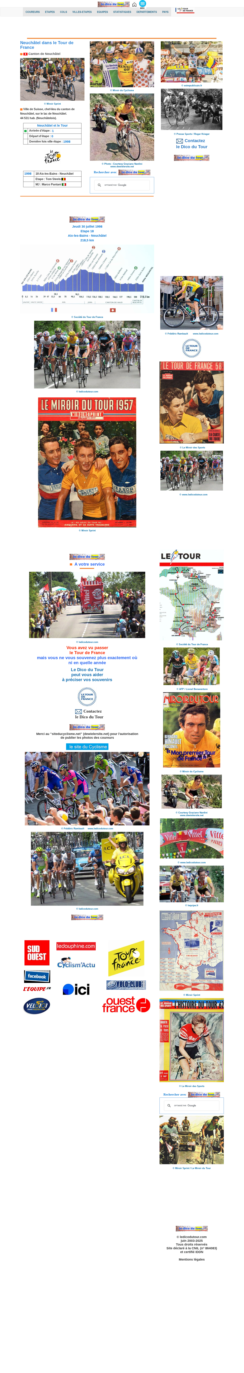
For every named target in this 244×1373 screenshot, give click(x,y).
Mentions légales (192, 1259)
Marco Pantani (51, 184)
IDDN (199, 1252)
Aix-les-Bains (48, 173)
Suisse (38, 109)
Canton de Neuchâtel (44, 54)
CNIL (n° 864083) (204, 1248)
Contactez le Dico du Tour (87, 714)
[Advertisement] (122, 28)
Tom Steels (53, 179)
